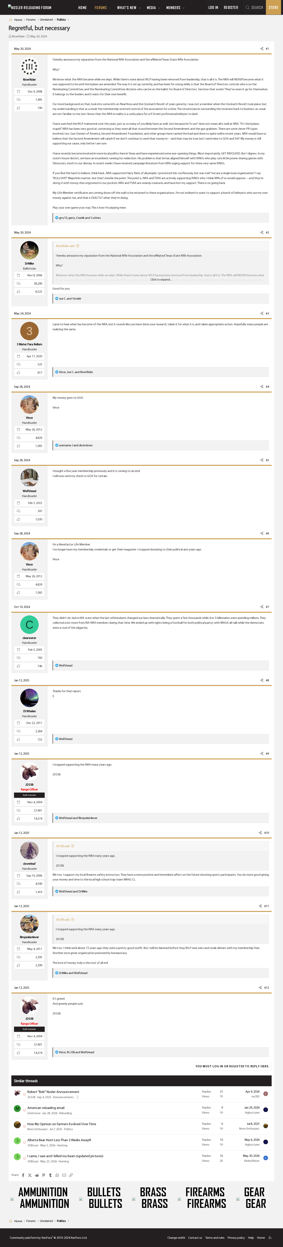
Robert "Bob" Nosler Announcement (53, 1092)
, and (76, 372)
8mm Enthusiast (37, 1129)
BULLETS (104, 1192)
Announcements (63, 1097)
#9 (267, 753)
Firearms (205, 1192)
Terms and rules (214, 1237)
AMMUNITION (43, 1192)
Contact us (195, 1237)
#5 (267, 460)
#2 (267, 232)
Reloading (65, 1113)
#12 (266, 987)
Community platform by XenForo (48, 1237)
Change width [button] (176, 1237)
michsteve (33, 1113)
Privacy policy (236, 1237)
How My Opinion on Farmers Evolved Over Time (61, 1124)
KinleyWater (252, 1161)
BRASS (153, 1192)
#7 (267, 607)
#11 (266, 906)
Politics (68, 1129)
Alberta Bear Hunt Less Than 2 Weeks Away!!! (59, 1140)
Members (173, 7)
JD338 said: (63, 846)
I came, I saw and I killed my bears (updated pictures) (65, 1156)
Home (82, 7)
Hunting (62, 1145)
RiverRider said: (65, 246)
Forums (101, 7)
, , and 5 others (80, 218)
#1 (267, 49)
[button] (110, 7)
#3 (267, 313)
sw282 (255, 1096)
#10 (266, 833)
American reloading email (45, 1108)
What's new (126, 7)
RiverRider (18, 36)
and (70, 298)
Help (251, 1237)
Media (151, 7)
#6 (267, 533)
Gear (254, 1192)
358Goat (33, 1145)
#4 (267, 386)
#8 (267, 680)
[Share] (262, 49)
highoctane (252, 1112)
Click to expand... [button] (161, 279)
